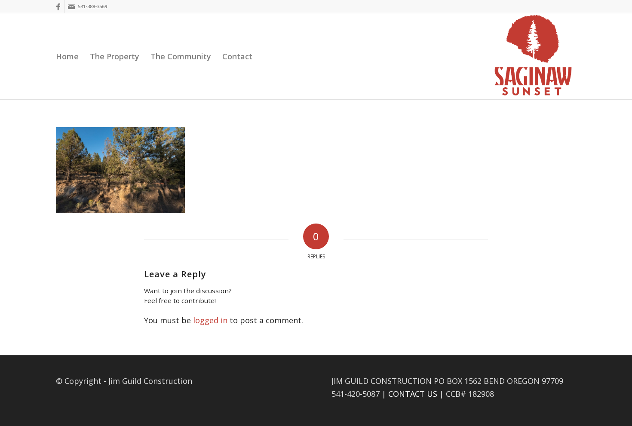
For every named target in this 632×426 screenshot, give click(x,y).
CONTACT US (412, 394)
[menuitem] (67, 56)
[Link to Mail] (71, 6)
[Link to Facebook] (58, 6)
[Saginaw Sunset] (533, 56)
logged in (210, 320)
